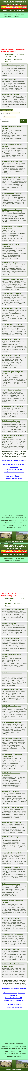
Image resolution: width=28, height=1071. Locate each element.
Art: (1, 116)
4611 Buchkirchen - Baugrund (12, 161)
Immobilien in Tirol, (20, 525)
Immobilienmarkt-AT (17, 541)
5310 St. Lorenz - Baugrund (11, 421)
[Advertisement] (14, 34)
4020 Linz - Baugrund (9, 79)
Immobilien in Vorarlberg (14, 527)
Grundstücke (20, 14)
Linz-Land (8, 56)
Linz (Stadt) (20, 54)
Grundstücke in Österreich (13, 476)
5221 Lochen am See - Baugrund (12, 279)
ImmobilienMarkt (8, 14)
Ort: (2, 113)
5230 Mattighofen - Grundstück (12, 324)
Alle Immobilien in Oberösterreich (14, 460)
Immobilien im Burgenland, (19, 517)
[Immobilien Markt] (14, 8)
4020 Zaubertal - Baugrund (11, 94)
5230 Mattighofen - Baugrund (11, 293)
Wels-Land (8, 61)
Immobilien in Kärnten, (17, 522)
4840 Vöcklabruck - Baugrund (12, 194)
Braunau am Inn (9, 54)
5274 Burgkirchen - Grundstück (12, 406)
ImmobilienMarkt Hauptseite (14, 478)
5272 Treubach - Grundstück (11, 390)
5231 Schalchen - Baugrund (11, 339)
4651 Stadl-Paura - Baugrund (11, 177)
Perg (15, 56)
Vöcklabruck (18, 59)
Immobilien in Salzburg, (8, 525)
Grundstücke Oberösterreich (13, 469)
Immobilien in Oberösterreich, (9, 520)
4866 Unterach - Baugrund (10, 263)
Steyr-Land (8, 59)
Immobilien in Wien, (10, 515)
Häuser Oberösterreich (10, 464)
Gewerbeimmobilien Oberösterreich (14, 472)
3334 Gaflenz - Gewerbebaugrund (13, 65)
